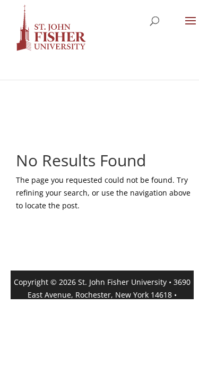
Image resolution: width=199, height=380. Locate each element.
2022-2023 (129, 307)
